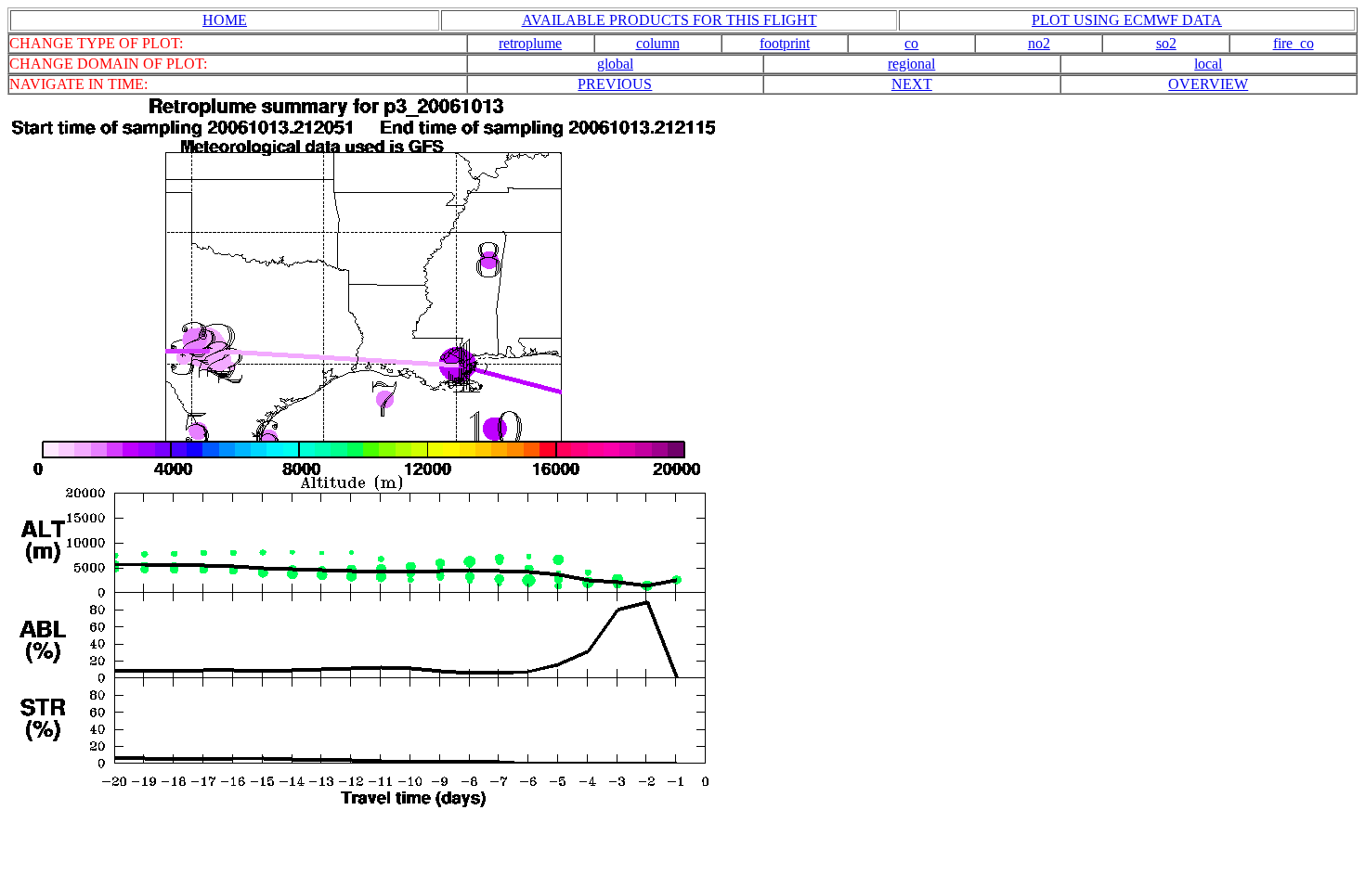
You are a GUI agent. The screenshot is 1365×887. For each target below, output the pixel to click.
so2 (1166, 43)
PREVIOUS (615, 84)
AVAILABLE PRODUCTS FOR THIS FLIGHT (669, 20)
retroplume (530, 43)
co (911, 43)
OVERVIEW (1208, 84)
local (1208, 63)
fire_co (1293, 43)
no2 (1039, 43)
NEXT (911, 84)
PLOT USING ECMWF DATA (1127, 20)
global (615, 63)
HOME (224, 20)
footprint (785, 43)
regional (911, 63)
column (658, 43)
